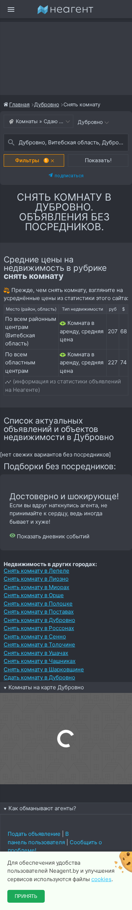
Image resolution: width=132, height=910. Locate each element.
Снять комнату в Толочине (39, 644)
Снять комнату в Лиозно (36, 578)
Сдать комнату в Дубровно (39, 677)
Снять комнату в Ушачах (36, 652)
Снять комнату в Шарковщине (44, 669)
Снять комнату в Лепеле (36, 570)
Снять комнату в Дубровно (39, 620)
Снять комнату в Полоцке (38, 603)
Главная (19, 104)
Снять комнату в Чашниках (40, 660)
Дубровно (46, 104)
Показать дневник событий (52, 536)
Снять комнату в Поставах (39, 611)
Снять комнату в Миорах (36, 587)
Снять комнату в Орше (34, 595)
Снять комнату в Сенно (35, 636)
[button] (34, 160)
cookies (101, 879)
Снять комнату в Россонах (39, 628)
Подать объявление (34, 833)
